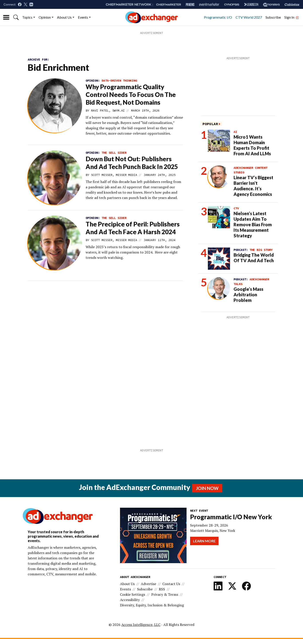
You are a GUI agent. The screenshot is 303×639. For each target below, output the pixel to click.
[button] (16, 17)
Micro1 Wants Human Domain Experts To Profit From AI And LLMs (252, 145)
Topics (27, 17)
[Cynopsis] (231, 5)
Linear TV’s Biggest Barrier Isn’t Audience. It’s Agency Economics (253, 186)
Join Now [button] (207, 488)
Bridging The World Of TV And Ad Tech (254, 257)
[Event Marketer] (209, 4)
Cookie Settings (132, 594)
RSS (162, 589)
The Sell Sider (114, 153)
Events (83, 17)
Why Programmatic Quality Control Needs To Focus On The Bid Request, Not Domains (131, 94)
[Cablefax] (292, 4)
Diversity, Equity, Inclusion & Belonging (152, 605)
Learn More (204, 541)
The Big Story (261, 250)
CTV (236, 208)
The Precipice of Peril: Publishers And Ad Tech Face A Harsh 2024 (133, 228)
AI (235, 132)
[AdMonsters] (271, 4)
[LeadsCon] (251, 4)
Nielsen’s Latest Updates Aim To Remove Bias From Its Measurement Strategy (253, 224)
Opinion (45, 17)
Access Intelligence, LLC (140, 624)
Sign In (289, 17)
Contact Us (171, 583)
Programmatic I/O (218, 17)
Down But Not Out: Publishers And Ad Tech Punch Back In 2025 (132, 162)
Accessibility (130, 599)
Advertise (148, 583)
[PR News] (190, 4)
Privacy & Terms (164, 594)
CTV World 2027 (249, 17)
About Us (64, 17)
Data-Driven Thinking (119, 81)
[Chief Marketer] (168, 4)
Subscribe (273, 17)
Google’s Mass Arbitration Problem (248, 294)
